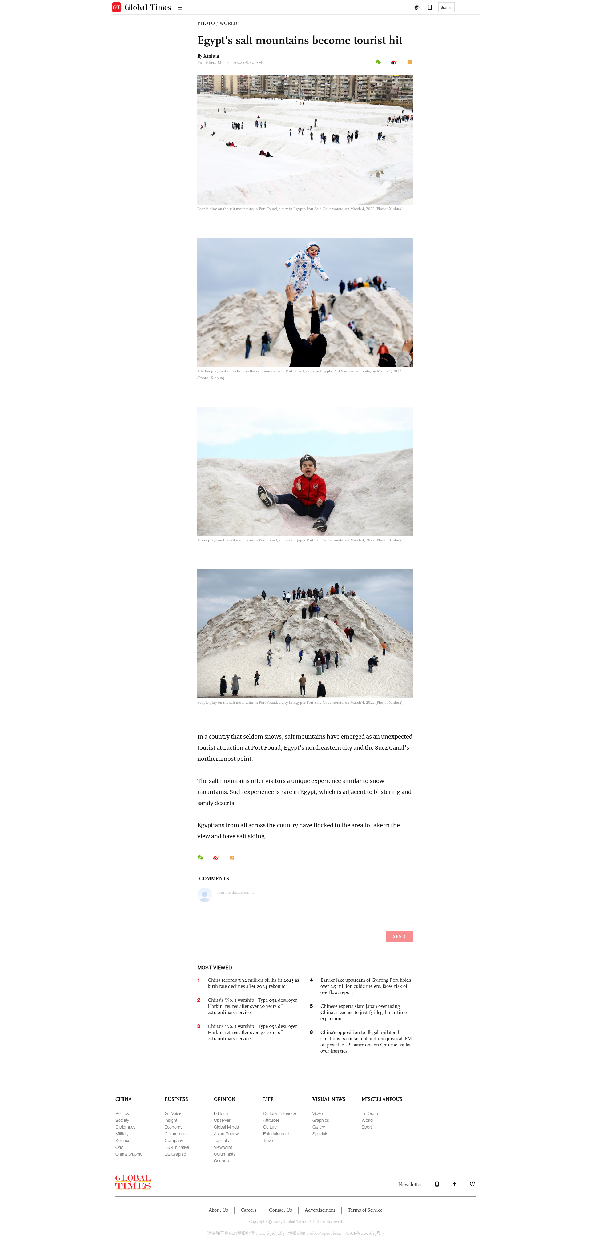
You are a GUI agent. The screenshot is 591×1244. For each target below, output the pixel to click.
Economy (173, 1126)
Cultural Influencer (280, 1113)
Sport (367, 1126)
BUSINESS (176, 1099)
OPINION (224, 1099)
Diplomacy (125, 1126)
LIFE (268, 1099)
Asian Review (226, 1133)
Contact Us (280, 1210)
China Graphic (128, 1154)
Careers (248, 1210)
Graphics (320, 1120)
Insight (171, 1120)
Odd (119, 1147)
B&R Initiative (177, 1147)
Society (122, 1120)
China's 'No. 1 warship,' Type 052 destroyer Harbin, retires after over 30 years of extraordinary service (252, 1006)
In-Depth (370, 1113)
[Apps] (427, 8)
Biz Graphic (175, 1154)
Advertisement (320, 1210)
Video (317, 1113)
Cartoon (221, 1160)
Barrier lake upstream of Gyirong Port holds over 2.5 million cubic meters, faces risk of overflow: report (365, 986)
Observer (222, 1120)
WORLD (228, 23)
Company (174, 1140)
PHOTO (206, 23)
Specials (320, 1133)
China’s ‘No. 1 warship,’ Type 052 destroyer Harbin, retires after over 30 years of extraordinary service (252, 1032)
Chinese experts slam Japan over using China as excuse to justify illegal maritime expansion (363, 1012)
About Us (218, 1210)
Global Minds (226, 1126)
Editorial (221, 1113)
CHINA (123, 1099)
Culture (270, 1126)
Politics (122, 1113)
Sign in (446, 7)
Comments (175, 1133)
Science (122, 1140)
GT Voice (173, 1113)
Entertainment (276, 1133)
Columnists (224, 1154)
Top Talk (221, 1140)
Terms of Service (365, 1210)
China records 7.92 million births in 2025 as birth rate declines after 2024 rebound (253, 983)
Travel (268, 1140)
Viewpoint (223, 1147)
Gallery (318, 1126)
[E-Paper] (417, 8)
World (367, 1120)
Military (121, 1133)
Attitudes (271, 1120)
